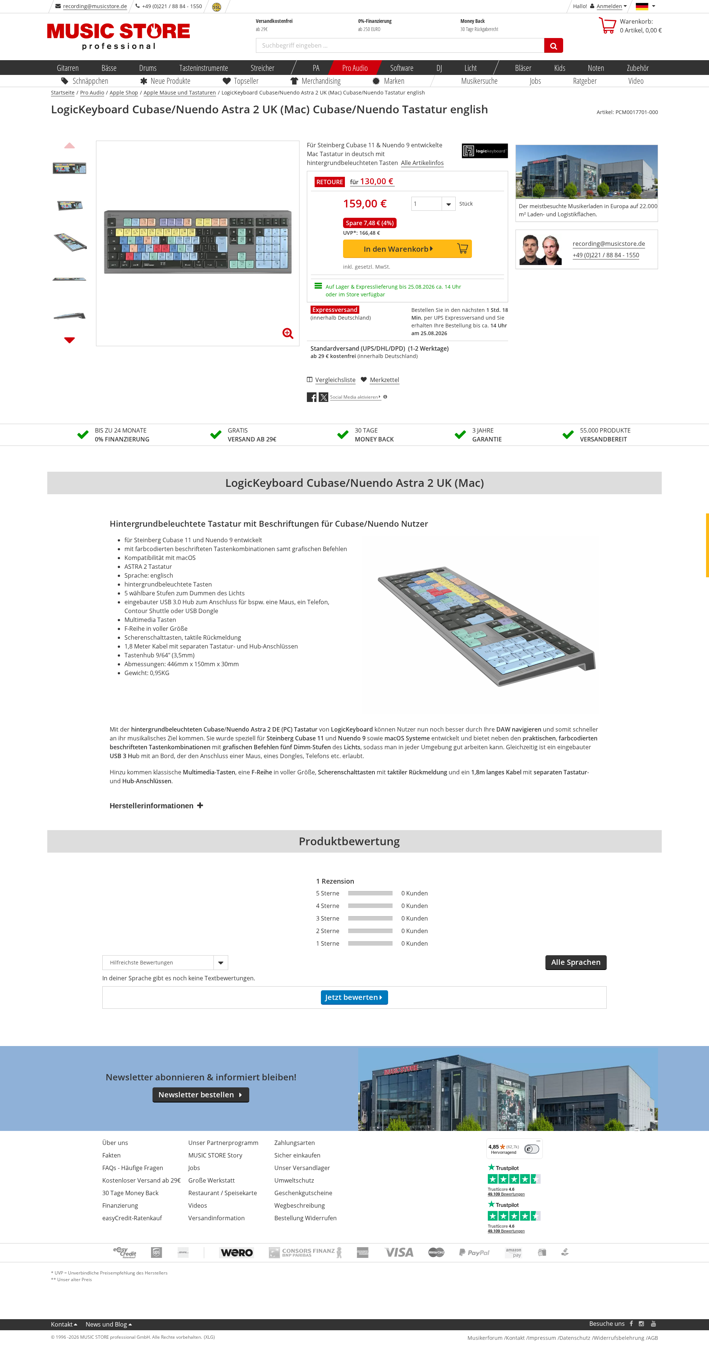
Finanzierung (120, 1205)
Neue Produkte (171, 80)
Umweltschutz (294, 1180)
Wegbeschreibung (299, 1205)
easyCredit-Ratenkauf (132, 1218)
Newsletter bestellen (196, 1095)
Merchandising (321, 80)
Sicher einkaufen (297, 1155)
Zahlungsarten (294, 1143)
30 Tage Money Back (130, 1193)
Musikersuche (480, 80)
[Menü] (538, 1142)
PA (316, 67)
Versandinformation (216, 1218)
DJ (439, 67)
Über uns (115, 1143)
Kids (559, 67)
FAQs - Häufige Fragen (132, 1168)
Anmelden (609, 6)
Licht (471, 67)
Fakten (111, 1155)
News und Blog (106, 1324)
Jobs (535, 80)
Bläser (523, 67)
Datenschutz (574, 1337)
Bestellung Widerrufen (305, 1218)
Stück (466, 203)
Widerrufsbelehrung (619, 1337)
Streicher (262, 67)
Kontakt (62, 1324)
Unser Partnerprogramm (223, 1143)
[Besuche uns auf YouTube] (654, 1324)
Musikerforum (485, 1337)
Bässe (108, 67)
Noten (596, 67)
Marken (394, 80)
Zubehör (637, 67)
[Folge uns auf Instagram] (642, 1324)
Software (402, 67)
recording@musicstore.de (95, 6)
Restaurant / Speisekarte (222, 1193)
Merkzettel (384, 380)
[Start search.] (553, 45)
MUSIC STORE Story (215, 1155)
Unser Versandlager (302, 1168)
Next (69, 340)
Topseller (246, 80)
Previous (69, 144)
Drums (148, 67)
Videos (197, 1205)
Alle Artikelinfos (422, 163)
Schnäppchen (90, 80)
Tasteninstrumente (203, 67)
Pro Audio (354, 67)
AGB (653, 1337)
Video (636, 80)
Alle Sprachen (576, 962)
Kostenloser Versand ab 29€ (141, 1180)
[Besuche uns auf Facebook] (631, 1324)
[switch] (531, 1149)
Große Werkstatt (211, 1180)
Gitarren (68, 67)
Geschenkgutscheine (303, 1193)
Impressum (542, 1337)
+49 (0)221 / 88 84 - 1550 (606, 255)
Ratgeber (585, 80)
